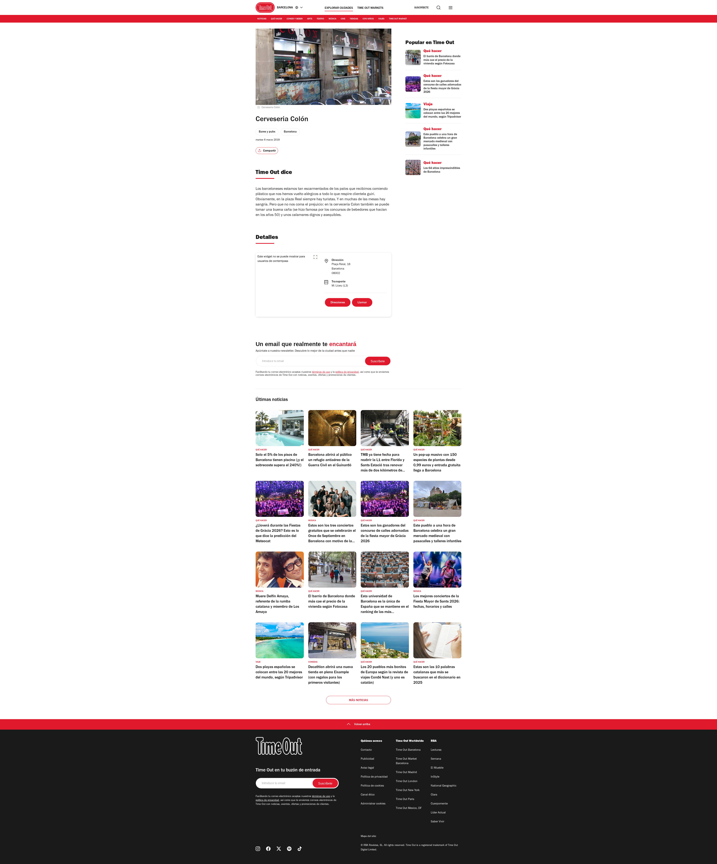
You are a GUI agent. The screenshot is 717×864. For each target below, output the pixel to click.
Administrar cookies (373, 803)
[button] (315, 257)
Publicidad (367, 759)
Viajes (381, 19)
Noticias (261, 19)
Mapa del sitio (368, 836)
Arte (309, 19)
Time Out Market (398, 19)
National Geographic (443, 785)
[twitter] (279, 848)
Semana (436, 759)
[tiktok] (299, 848)
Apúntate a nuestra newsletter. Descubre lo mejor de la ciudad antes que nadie (305, 351)
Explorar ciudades (339, 8)
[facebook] (268, 848)
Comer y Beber (295, 19)
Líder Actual (438, 812)
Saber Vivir (437, 821)
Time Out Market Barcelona (406, 761)
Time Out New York (408, 790)
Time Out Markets (370, 8)
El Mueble (437, 768)
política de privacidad (347, 372)
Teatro (320, 19)
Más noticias (358, 700)
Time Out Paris (405, 799)
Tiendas (354, 19)
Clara (434, 794)
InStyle (435, 777)
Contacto (366, 750)
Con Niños (368, 19)
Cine (343, 19)
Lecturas (436, 750)
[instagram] (258, 848)
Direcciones (337, 302)
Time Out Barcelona (408, 750)
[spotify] (289, 848)
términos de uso (321, 372)
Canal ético (368, 794)
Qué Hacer (276, 19)
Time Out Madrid (406, 772)
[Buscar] (438, 7)
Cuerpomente (439, 803)
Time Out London (407, 781)
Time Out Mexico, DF (409, 808)
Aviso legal (367, 768)
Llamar (362, 302)
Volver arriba (362, 724)
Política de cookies (372, 785)
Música (332, 19)
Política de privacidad (374, 777)
